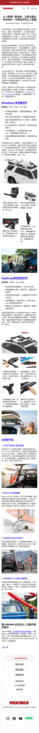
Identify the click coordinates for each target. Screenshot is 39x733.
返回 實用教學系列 (21, 658)
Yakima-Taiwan (13, 707)
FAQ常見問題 (19, 685)
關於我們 (19, 664)
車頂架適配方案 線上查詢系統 (19, 2)
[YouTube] (21, 718)
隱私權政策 (19, 681)
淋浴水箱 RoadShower (13, 538)
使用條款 (19, 689)
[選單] (35, 8)
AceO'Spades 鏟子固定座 (13, 445)
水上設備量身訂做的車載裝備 (21, 631)
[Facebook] (15, 718)
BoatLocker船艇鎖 (12, 493)
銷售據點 (19, 669)
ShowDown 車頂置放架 (14, 102)
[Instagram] (8, 718)
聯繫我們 (19, 675)
